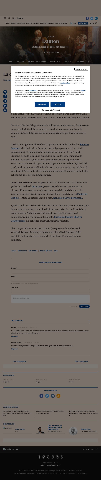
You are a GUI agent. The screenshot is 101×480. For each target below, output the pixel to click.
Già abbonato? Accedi (50, 110)
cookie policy (65, 83)
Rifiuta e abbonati (81, 69)
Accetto (58, 104)
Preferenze (42, 104)
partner (83, 90)
